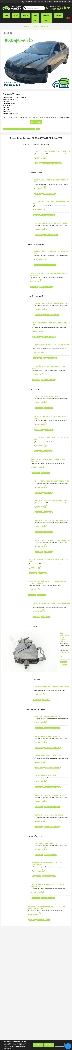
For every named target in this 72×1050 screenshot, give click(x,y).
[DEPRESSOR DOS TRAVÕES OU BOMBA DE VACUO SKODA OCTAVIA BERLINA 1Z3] (14, 913)
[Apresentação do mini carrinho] (68, 8)
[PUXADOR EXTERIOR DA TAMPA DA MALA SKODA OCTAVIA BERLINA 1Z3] (15, 280)
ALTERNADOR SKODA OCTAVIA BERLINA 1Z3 (48, 396)
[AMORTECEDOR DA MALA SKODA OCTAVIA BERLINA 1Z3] (17, 258)
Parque (25, 15)
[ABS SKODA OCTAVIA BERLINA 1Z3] (17, 849)
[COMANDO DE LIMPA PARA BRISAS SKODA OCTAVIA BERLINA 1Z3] (16, 466)
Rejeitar (48, 1045)
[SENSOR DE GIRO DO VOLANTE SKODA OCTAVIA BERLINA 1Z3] (16, 610)
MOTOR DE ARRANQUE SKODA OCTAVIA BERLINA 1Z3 (51, 540)
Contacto (58, 15)
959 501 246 (55, 9)
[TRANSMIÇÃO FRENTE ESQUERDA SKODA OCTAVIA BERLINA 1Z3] (16, 373)
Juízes (59, 1045)
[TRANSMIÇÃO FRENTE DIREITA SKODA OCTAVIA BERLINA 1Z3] (16, 351)
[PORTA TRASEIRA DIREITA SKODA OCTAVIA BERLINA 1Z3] (17, 187)
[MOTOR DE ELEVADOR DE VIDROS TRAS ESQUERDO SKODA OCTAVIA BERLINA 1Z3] (14, 588)
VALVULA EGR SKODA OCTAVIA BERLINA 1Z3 (48, 815)
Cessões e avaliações (46, 18)
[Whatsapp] (61, 8)
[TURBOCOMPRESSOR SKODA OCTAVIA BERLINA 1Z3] (17, 801)
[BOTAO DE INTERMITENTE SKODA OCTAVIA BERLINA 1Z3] (17, 444)
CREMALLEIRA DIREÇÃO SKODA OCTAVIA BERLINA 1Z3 (52, 303)
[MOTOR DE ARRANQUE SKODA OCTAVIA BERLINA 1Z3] (17, 546)
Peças (16, 15)
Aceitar (38, 1045)
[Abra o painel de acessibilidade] (68, 1046)
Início (6, 15)
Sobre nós (35, 18)
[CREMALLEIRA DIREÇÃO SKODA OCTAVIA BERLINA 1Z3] (17, 309)
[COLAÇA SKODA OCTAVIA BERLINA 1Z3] (17, 722)
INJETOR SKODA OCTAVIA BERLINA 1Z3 (47, 736)
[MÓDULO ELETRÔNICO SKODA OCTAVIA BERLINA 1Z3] (17, 487)
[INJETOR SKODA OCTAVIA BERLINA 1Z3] (17, 742)
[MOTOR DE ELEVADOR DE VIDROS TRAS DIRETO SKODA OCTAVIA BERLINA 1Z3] (14, 566)
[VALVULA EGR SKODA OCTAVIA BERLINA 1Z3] (17, 821)
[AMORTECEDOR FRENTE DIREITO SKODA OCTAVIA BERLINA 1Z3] (16, 870)
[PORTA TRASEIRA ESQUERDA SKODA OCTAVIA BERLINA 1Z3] (16, 208)
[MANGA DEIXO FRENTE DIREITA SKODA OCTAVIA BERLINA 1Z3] (16, 330)
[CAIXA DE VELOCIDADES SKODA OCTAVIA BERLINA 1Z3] (17, 158)
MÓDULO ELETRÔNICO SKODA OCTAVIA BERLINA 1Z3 (51, 481)
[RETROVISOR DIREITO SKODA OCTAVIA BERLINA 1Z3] (17, 229)
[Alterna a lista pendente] (68, 18)
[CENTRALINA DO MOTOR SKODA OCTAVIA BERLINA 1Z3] (17, 423)
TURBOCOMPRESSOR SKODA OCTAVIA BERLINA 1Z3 (51, 795)
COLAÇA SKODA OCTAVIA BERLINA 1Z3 (47, 716)
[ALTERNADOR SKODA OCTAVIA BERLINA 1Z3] (17, 402)
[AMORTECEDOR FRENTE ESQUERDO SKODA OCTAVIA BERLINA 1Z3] (15, 891)
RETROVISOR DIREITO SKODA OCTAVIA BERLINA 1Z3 (51, 223)
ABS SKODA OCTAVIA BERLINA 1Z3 (45, 843)
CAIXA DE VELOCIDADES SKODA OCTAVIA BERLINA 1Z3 (52, 152)
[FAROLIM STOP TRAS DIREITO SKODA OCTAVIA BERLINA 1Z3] (16, 693)
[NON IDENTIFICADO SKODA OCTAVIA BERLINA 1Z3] (30, 651)
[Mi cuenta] (64, 8)
